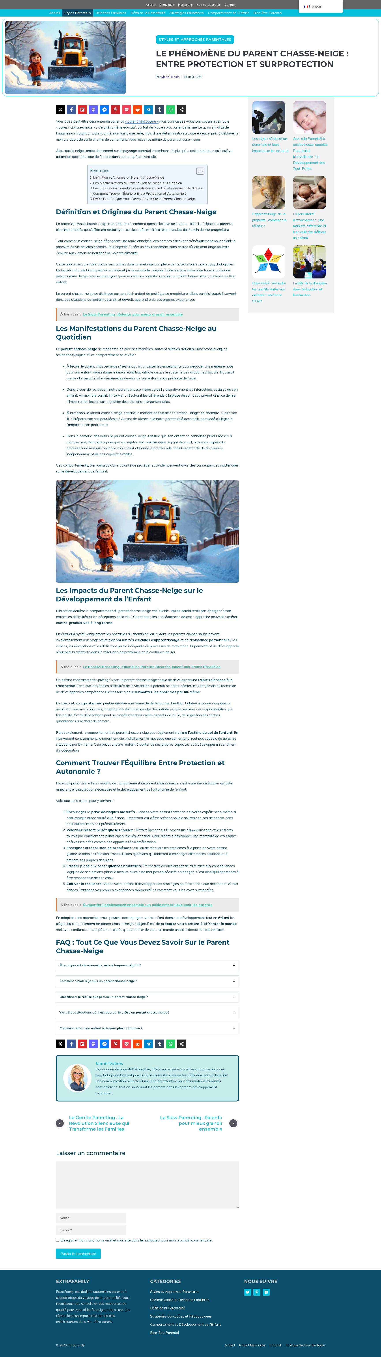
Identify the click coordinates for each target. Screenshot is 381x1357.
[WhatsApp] (170, 109)
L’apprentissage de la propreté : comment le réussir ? (269, 220)
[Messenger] (104, 109)
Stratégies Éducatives (187, 13)
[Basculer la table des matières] (198, 171)
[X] (60, 109)
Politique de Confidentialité (305, 1345)
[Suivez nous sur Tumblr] (266, 1292)
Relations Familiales (110, 13)
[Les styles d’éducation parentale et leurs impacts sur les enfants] (268, 118)
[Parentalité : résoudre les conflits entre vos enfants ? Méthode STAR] (268, 262)
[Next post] (233, 1123)
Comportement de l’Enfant (228, 13)
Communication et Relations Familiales (179, 1300)
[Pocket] (126, 109)
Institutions (185, 4)
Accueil (151, 4)
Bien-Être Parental (267, 13)
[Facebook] (71, 109)
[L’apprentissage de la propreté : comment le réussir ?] (268, 193)
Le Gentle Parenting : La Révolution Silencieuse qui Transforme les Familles (99, 1123)
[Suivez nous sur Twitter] (247, 1292)
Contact (230, 4)
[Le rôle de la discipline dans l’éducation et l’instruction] (309, 262)
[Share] (181, 109)
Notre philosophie (209, 4)
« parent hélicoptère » (142, 121)
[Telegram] (148, 109)
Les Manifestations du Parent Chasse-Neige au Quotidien (137, 183)
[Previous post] (59, 1123)
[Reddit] (137, 109)
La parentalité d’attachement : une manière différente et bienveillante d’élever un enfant (309, 226)
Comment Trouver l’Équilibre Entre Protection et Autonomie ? (140, 193)
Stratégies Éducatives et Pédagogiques (181, 1316)
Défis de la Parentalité (148, 13)
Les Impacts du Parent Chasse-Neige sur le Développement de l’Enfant (148, 188)
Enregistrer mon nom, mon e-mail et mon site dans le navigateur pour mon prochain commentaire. (136, 1240)
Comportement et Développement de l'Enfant (185, 1324)
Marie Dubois (170, 76)
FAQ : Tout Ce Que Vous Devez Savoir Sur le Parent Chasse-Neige (144, 199)
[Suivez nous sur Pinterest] (256, 1292)
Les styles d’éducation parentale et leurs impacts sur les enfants (270, 144)
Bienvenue (167, 4)
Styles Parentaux (77, 13)
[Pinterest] (115, 109)
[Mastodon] (93, 109)
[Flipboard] (82, 109)
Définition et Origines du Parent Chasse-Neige (128, 177)
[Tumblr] (159, 109)
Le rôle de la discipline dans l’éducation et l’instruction (310, 289)
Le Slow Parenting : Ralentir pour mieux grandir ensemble (191, 1123)
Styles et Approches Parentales (195, 39)
